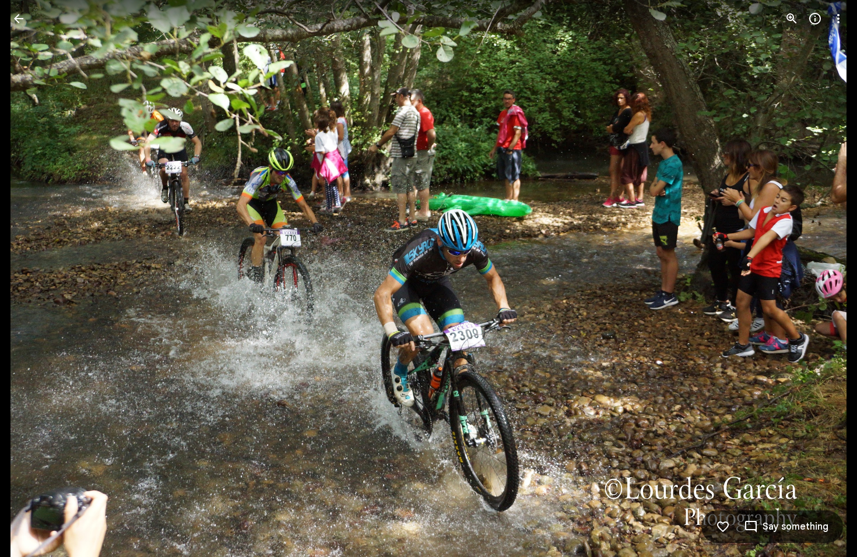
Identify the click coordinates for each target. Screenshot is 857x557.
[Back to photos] (19, 19)
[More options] (838, 18)
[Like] (723, 527)
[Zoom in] (791, 18)
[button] (32, 278)
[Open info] (815, 18)
